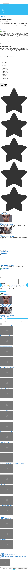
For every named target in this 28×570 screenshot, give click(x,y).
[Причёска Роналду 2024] (6, 483)
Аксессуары (3, 13)
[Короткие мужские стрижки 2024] (6, 451)
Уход (2, 11)
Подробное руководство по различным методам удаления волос (11, 558)
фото (7, 213)
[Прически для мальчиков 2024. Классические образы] (6, 334)
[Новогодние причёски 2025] (6, 527)
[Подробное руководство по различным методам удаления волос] (2, 557)
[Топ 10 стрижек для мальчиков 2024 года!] (6, 366)
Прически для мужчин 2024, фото (5, 442)
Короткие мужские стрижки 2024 (5, 452)
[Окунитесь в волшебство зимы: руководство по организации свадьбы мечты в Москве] (6, 397)
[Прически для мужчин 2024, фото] (6, 441)
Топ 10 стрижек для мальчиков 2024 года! (7, 367)
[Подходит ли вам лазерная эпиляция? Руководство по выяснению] (5, 565)
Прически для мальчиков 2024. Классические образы (9, 335)
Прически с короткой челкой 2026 (5, 316)
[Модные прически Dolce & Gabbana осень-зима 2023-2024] (2, 553)
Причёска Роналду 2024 (4, 484)
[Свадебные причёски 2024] (6, 387)
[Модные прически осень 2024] (6, 538)
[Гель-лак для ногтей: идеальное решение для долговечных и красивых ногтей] (2, 555)
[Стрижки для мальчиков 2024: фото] (6, 355)
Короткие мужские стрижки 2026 (5, 295)
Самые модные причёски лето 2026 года (7, 236)
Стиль (2, 9)
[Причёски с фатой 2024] (6, 409)
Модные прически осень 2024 (5, 539)
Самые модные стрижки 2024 (5, 270)
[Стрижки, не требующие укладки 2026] (6, 504)
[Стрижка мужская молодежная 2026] (6, 430)
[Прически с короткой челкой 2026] (2, 517)
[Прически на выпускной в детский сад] (6, 345)
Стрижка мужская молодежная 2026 (6, 306)
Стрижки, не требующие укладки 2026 (6, 224)
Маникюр (3, 12)
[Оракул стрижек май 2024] (6, 472)
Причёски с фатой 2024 (4, 410)
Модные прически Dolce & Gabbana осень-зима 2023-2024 (10, 554)
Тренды (3, 10)
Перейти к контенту (3, 0)
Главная (1, 16)
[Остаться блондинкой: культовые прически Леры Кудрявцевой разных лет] (6, 462)
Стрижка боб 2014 (3, 213)
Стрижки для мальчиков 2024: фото (6, 356)
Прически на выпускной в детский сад (6, 346)
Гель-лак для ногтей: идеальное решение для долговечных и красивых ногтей (13, 556)
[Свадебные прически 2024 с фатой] (6, 376)
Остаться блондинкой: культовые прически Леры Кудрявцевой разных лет (12, 463)
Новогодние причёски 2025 (4, 253)
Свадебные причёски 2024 (4, 388)
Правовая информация (5, 318)
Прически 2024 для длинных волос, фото (7, 265)
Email (1, 277)
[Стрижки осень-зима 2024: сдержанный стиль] (6, 548)
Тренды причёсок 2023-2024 (5, 552)
